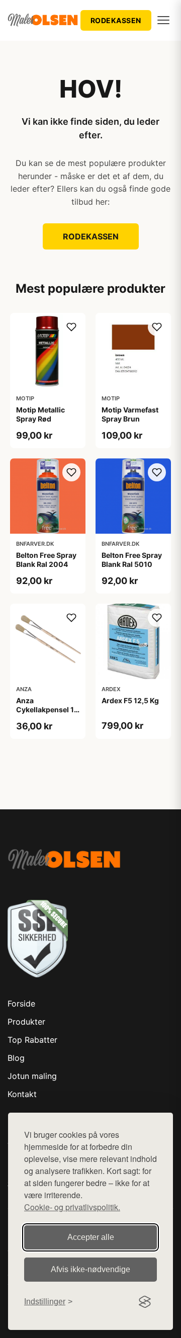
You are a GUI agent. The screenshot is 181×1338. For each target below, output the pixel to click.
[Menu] (163, 20)
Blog (16, 1058)
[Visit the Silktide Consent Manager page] (145, 1302)
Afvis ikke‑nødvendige (90, 1269)
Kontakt (22, 1094)
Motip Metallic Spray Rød (40, 414)
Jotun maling (32, 1076)
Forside (21, 1003)
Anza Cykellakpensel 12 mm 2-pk (47, 709)
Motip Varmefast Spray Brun (130, 414)
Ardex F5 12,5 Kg (130, 700)
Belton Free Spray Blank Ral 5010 (132, 559)
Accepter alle (90, 1237)
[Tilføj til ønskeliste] (71, 327)
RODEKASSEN (115, 20)
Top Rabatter (32, 1040)
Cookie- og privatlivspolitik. (72, 1207)
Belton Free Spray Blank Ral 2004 (46, 559)
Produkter (26, 1022)
